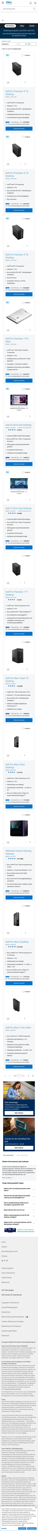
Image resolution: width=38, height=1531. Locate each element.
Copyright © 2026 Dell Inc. (11, 1303)
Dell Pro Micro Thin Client (18, 1027)
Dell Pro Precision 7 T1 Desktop (17, 593)
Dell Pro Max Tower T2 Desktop (17, 679)
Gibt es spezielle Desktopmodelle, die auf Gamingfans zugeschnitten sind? (16, 1204)
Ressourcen (6, 1282)
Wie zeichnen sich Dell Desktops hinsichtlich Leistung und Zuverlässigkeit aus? (17, 1196)
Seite (15, 1076)
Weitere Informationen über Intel (25, 1231)
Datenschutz (6, 1312)
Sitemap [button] (4, 1256)
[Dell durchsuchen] (34, 9)
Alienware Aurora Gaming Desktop (18, 852)
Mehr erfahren (19, 1113)
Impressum (5, 1336)
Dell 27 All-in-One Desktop (18, 508)
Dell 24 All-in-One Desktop (18, 425)
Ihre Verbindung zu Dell (9, 1251)
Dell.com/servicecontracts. (13, 1389)
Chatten (24, 1433)
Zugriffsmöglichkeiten (9, 1331)
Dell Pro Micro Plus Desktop (15, 766)
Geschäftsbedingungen (10, 1307)
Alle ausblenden (22, 1155)
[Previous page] (9, 1075)
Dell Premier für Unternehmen (12, 1295)
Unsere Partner (7, 1278)
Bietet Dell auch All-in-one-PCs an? (14, 1210)
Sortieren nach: (6, 41)
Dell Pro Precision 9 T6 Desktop (17, 256)
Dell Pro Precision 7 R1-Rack (17, 340)
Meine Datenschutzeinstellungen (13, 1317)
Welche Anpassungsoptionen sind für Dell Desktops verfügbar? (16, 1216)
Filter (29, 44)
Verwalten (4, 1528)
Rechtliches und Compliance (11, 1326)
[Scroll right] (36, 26)
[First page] (5, 1075)
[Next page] (28, 1075)
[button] (30, 3)
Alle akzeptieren (32, 1528)
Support (4, 1247)
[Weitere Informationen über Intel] (10, 1230)
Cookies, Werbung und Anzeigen (13, 1321)
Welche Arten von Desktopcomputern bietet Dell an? (17, 1189)
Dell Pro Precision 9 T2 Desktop (17, 93)
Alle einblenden (8, 1155)
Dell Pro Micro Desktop (17, 942)
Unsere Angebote (7, 1268)
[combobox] (19, 8)
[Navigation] (2, 3)
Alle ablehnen (22, 1528)
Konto (4, 1242)
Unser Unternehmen (8, 1273)
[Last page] (32, 1075)
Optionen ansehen (19, 128)
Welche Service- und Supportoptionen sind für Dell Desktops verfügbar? (17, 1223)
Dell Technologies (8, 1290)
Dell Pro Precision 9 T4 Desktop (17, 174)
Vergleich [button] (27, 55)
